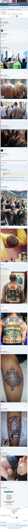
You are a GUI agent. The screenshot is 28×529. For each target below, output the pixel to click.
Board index (4, 525)
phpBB (10, 527)
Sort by (11, 510)
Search (20, 14)
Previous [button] (14, 16)
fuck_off (5, 149)
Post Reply (3, 14)
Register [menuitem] (22, 7)
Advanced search (22, 14)
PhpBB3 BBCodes (17, 528)
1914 (1, 43)
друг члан (5, 29)
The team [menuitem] (23, 525)
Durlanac (2, 18)
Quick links (4, 7)
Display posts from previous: (11, 508)
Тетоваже (3, 12)
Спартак (2, 165)
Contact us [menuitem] (18, 525)
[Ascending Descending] (14, 511)
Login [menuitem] (26, 7)
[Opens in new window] (5, 2)
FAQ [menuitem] (8, 7)
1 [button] (15, 517)
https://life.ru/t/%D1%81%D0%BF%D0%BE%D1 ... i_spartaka (13, 179)
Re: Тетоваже (4, 22)
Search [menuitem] (26, 9)
